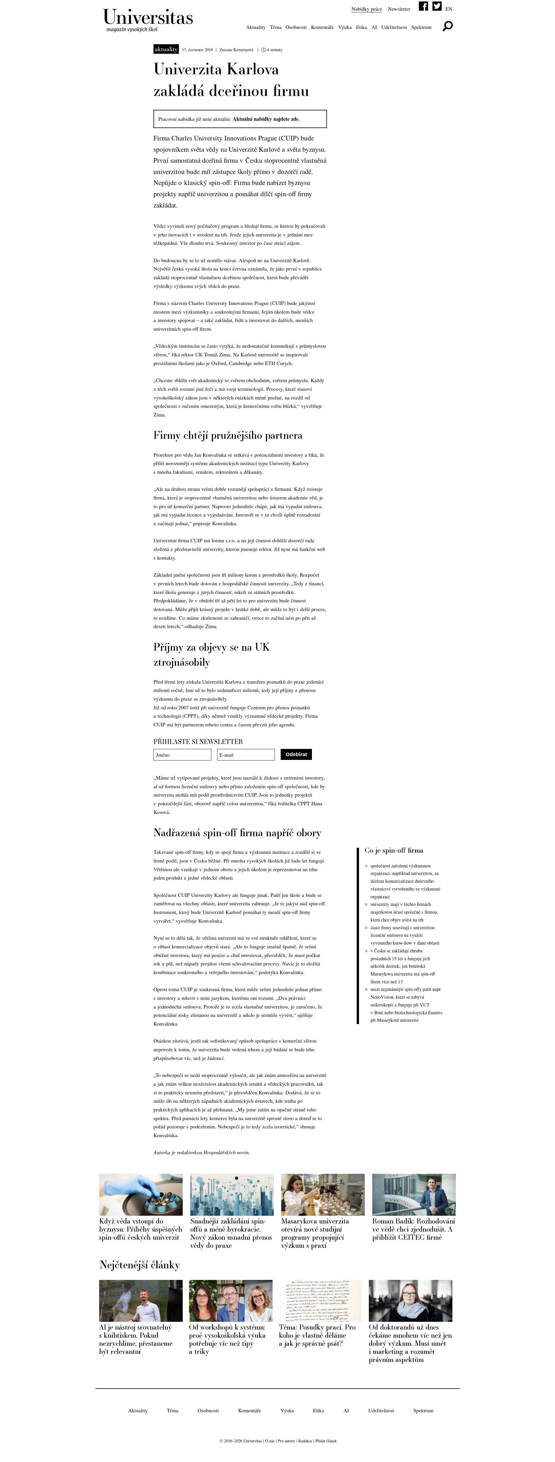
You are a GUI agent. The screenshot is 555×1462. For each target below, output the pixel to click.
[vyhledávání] (447, 26)
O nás (270, 1441)
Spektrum (421, 26)
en (448, 8)
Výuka (345, 26)
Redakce (305, 1441)
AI (374, 26)
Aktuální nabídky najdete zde (266, 119)
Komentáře (322, 26)
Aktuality (256, 26)
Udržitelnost (394, 26)
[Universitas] (149, 28)
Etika (361, 26)
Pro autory (286, 1441)
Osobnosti (296, 26)
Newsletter (399, 8)
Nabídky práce (367, 8)
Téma (276, 26)
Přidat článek (326, 1441)
